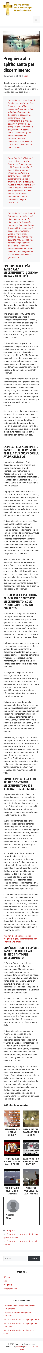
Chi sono (28, 1347)
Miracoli (7, 1281)
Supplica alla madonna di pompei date (21, 1319)
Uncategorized (10, 1289)
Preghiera (11, 1230)
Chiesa (6, 1277)
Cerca (34, 1258)
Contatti (19, 1347)
